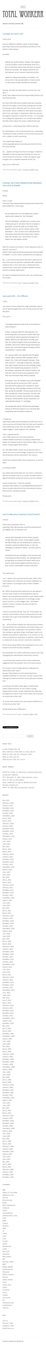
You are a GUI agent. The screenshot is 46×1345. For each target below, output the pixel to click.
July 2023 (6, 841)
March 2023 (7, 851)
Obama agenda (8, 1266)
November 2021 (8, 892)
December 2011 (8, 1010)
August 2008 (7, 1069)
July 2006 (6, 1133)
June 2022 (6, 874)
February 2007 (8, 1115)
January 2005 (8, 1172)
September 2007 (9, 1097)
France (5, 1223)
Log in (5, 1320)
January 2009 (8, 1056)
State (5, 1287)
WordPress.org (8, 1328)
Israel (5, 1241)
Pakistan (6, 1272)
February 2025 (8, 803)
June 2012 (6, 995)
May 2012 (6, 997)
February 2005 (8, 1169)
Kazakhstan (7, 1246)
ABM (4, 1190)
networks (6, 1254)
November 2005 (8, 1151)
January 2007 (8, 1118)
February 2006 (8, 1146)
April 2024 (7, 818)
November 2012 (8, 985)
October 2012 (8, 987)
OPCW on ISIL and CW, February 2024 (17, 754)
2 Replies (5, 191)
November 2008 (8, 1061)
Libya (5, 1249)
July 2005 (6, 1156)
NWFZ (4, 1264)
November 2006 (8, 1123)
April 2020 (7, 941)
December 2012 (8, 982)
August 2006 (7, 1131)
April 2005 (7, 1164)
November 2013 (8, 959)
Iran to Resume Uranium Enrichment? (21, 514)
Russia (5, 1277)
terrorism (6, 1297)
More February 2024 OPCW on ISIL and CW (19, 751)
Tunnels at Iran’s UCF (13, 33)
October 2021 (8, 895)
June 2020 (6, 936)
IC (3, 1231)
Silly (5, 1282)
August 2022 (7, 869)
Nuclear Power (8, 1261)
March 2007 (7, 1113)
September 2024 (9, 815)
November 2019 (8, 954)
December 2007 (8, 1090)
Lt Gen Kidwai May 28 (11, 749)
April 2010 (7, 1028)
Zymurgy (6, 1307)
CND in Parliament (16, 780)
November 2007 (8, 1092)
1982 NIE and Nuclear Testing (22, 787)
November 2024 (8, 810)
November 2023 (8, 831)
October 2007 (8, 1095)
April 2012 (7, 1000)
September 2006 (9, 1128)
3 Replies (5, 519)
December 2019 (8, 951)
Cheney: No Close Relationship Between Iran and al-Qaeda (22, 184)
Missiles (6, 1251)
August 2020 (7, 931)
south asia (7, 1284)
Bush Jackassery (9, 1205)
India (5, 1233)
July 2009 (6, 1041)
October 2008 (8, 1064)
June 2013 (6, 972)
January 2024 (8, 826)
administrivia (8, 1195)
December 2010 (8, 1023)
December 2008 (8, 1059)
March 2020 (7, 944)
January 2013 (8, 979)
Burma (5, 1202)
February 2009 (8, 1054)
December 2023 (8, 828)
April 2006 (7, 1141)
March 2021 (7, 913)
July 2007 (6, 1102)
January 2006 (8, 1149)
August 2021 (7, 900)
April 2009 (7, 1049)
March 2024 (7, 821)
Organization (8, 1269)
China (5, 1210)
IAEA (4, 1228)
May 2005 (6, 1161)
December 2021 (8, 890)
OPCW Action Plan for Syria (14, 759)
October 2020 (8, 926)
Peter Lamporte (9, 782)
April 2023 (7, 849)
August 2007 (7, 1100)
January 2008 (8, 1087)
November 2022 (8, 862)
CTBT (4, 1218)
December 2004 (8, 1174)
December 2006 (8, 1120)
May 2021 (6, 908)
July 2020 (6, 933)
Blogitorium (7, 1200)
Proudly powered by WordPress (13, 1341)
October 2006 (8, 1126)
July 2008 (6, 1072)
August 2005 (7, 1154)
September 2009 (9, 1036)
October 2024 (8, 813)
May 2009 (6, 1046)
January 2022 (8, 887)
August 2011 (7, 1020)
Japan (5, 1243)
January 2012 (8, 1008)
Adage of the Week (10, 1192)
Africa (5, 1197)
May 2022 (6, 877)
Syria (5, 1292)
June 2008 (6, 1074)
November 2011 (8, 1013)
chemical (6, 1208)
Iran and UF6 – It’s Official (15, 296)
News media (7, 1256)
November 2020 (8, 923)
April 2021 (7, 910)
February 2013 (8, 977)
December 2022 (8, 859)
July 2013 (6, 969)
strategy (6, 1290)
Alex (4, 780)
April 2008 (7, 1079)
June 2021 (6, 905)
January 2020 (8, 949)
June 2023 (6, 844)
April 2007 (7, 1110)
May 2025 (6, 800)
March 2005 (7, 1167)
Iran (19, 170)
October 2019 (8, 956)
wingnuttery (7, 1305)
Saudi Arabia (8, 1279)
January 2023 (8, 856)
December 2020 (8, 921)
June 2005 (6, 1159)
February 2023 (8, 854)
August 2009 (7, 1038)
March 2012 (7, 1003)
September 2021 (9, 897)
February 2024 (8, 823)
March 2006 (7, 1143)
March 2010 (7, 1031)
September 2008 (9, 1067)
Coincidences (8, 1213)
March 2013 (7, 974)
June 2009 (6, 1044)
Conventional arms (10, 1215)
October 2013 (8, 962)
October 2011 (8, 1015)
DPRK (4, 1220)
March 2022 (7, 882)
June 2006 (6, 1136)
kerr (37, 170)
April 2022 (7, 880)
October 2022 (8, 864)
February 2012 (8, 1005)
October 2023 (8, 833)
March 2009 (7, 1051)
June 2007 (6, 1105)
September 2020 (9, 928)
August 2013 (7, 967)
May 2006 (6, 1138)
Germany (6, 1225)
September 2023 (9, 836)
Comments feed (8, 1325)
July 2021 (6, 903)
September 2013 (9, 964)
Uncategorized (8, 1302)
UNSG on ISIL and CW (11, 756)
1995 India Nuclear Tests (27, 777)
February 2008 (8, 1085)
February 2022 (8, 885)
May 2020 (6, 938)
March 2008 (7, 1082)
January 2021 (8, 918)
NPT (4, 1259)
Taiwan (5, 1295)
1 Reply (5, 301)
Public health (8, 1274)
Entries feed (8, 1323)
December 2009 (8, 1033)
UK (3, 1300)
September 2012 (9, 990)
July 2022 (6, 872)
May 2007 (6, 1108)
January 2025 (8, 805)
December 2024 (8, 808)
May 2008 (6, 1077)
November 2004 (8, 1177)
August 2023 (7, 839)
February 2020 (8, 946)
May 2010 (6, 1026)
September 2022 (9, 867)
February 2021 (8, 915)
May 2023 (6, 846)
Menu (23, 6)
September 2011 (9, 1018)
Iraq (4, 1238)
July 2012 (6, 992)
